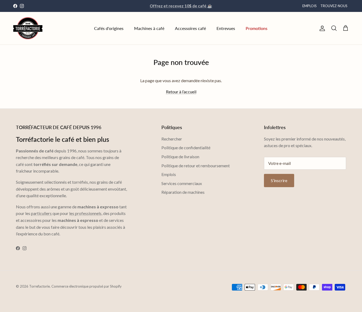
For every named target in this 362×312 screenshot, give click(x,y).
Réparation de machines (183, 192)
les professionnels (85, 213)
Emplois (168, 174)
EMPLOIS (309, 6)
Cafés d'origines (108, 28)
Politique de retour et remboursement (195, 165)
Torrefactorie (39, 286)
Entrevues (226, 28)
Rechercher (171, 138)
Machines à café (149, 28)
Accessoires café (190, 28)
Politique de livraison (180, 156)
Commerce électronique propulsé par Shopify (86, 286)
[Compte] (321, 28)
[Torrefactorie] (27, 28)
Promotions (256, 28)
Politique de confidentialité (185, 147)
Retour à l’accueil (181, 91)
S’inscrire (279, 180)
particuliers (41, 213)
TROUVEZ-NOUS (333, 6)
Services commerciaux (181, 183)
